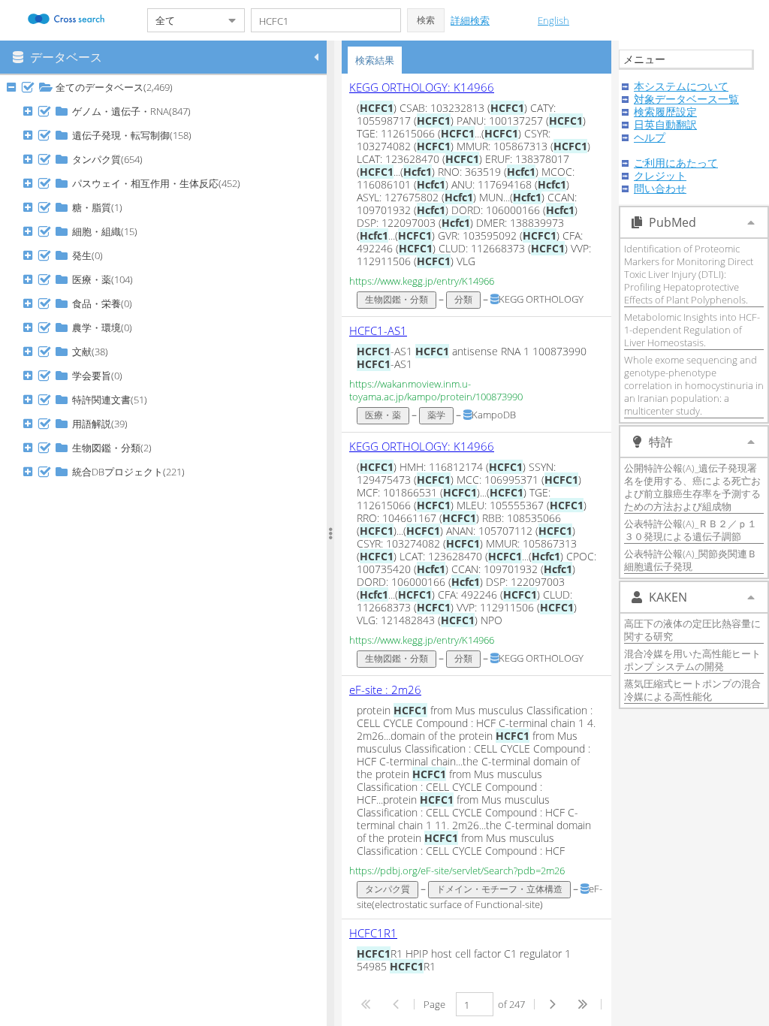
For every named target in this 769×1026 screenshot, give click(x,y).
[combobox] (184, 20)
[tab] (375, 60)
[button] (426, 20)
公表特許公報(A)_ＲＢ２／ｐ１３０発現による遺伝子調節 (690, 530)
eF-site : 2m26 (385, 689)
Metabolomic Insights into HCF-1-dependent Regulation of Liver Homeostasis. (692, 329)
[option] (476, 195)
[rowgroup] (167, 550)
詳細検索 (470, 20)
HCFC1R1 (373, 932)
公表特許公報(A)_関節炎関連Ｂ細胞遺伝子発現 (690, 560)
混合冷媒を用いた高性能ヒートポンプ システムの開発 (692, 660)
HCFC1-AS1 (378, 330)
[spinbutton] (475, 1004)
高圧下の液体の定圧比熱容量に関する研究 (692, 630)
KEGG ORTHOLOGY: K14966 (421, 87)
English (553, 20)
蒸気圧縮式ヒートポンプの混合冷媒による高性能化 (692, 690)
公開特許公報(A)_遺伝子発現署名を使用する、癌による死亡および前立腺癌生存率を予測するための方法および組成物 (692, 487)
